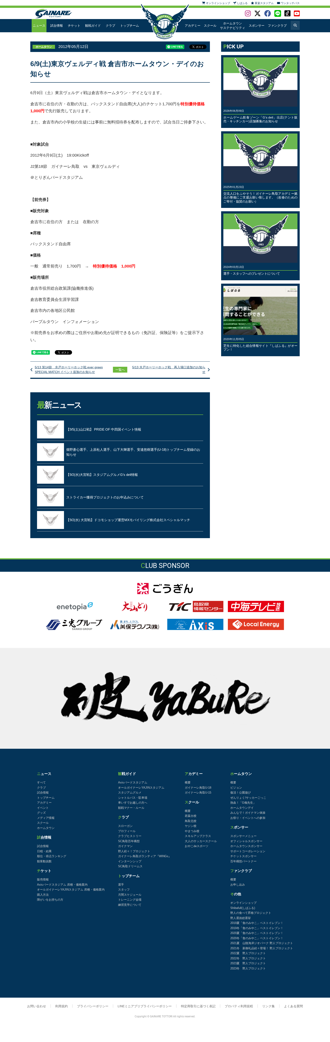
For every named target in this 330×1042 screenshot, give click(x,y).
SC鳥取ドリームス (130, 866)
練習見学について (129, 904)
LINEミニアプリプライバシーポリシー (145, 1006)
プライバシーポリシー (92, 1006)
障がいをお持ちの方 (50, 899)
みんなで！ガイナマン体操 (247, 812)
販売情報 (43, 879)
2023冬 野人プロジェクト (248, 968)
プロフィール (127, 831)
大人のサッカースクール (201, 841)
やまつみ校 (192, 831)
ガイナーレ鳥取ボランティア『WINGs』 (144, 856)
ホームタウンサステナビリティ (232, 26)
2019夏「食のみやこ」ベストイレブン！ (256, 923)
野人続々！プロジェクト (134, 851)
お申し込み (237, 884)
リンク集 (268, 1006)
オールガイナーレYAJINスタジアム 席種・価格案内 (71, 889)
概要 (188, 782)
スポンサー (256, 25)
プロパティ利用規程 (239, 1006)
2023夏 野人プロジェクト (248, 963)
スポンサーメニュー (243, 836)
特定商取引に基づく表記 (198, 1006)
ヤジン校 (190, 826)
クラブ (110, 25)
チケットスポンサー (243, 856)
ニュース (39, 25)
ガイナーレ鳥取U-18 (198, 787)
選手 (121, 884)
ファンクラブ (277, 25)
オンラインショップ (243, 902)
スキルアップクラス (198, 836)
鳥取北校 (190, 821)
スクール (210, 25)
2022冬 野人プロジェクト (248, 958)
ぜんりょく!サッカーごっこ (248, 797)
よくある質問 (293, 1006)
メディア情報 (46, 818)
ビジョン (236, 787)
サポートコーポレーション (247, 851)
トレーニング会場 (129, 899)
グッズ (41, 812)
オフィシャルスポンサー (246, 841)
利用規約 (61, 1006)
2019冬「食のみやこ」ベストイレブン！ (256, 928)
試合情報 (56, 25)
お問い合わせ (36, 1006)
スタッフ (124, 889)
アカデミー (192, 25)
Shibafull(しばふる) (242, 908)
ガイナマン (125, 846)
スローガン (125, 826)
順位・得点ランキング (51, 856)
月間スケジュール (129, 894)
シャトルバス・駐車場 (132, 797)
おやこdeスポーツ (196, 846)
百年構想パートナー (243, 861)
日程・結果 (44, 851)
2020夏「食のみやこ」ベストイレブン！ (256, 933)
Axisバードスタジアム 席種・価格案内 (62, 884)
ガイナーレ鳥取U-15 (198, 792)
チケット (74, 25)
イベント (43, 807)
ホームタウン (46, 828)
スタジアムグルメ (129, 792)
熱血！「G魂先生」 (243, 802)
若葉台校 (190, 816)
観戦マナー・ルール (131, 807)
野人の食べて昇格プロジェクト (250, 913)
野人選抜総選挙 (240, 918)
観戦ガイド (93, 25)
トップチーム (129, 25)
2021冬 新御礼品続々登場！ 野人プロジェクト (261, 948)
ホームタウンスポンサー (246, 846)
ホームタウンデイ (242, 807)
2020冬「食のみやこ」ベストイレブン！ (256, 938)
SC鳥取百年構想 (129, 841)
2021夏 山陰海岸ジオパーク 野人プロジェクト (261, 943)
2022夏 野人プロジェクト (248, 953)
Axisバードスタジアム (132, 782)
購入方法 (43, 894)
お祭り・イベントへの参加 (247, 818)
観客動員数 (44, 861)
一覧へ (120, 369)
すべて (41, 782)
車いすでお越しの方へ (132, 802)
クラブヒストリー (129, 836)
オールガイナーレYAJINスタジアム (141, 787)
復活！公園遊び (240, 792)
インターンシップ (129, 861)
